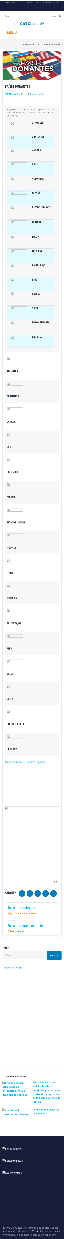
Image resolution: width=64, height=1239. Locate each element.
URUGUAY (37, 337)
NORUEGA (37, 251)
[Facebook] (19, 8)
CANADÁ (36, 150)
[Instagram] (14, 8)
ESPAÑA (36, 193)
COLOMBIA (38, 178)
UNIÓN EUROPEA (41, 322)
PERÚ (34, 279)
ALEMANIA (37, 123)
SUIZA (35, 308)
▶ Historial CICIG (31, 44)
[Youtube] (9, 8)
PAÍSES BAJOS (39, 265)
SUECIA (36, 294)
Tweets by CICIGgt (12, 967)
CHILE (35, 164)
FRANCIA (36, 222)
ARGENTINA (38, 137)
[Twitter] (3, 8)
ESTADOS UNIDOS (41, 207)
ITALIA (35, 236)
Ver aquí (36, 1231)
